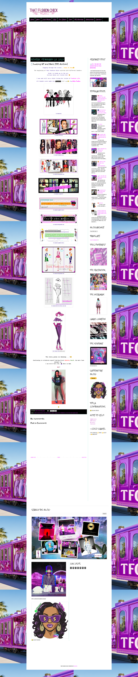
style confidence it (62, 412)
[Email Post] (48, 410)
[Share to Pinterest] (56, 411)
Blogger (75, 666)
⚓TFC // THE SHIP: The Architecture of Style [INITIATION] (95, 66)
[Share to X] (53, 411)
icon (44, 412)
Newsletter (90, 19)
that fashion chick (74, 412)
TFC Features (78, 19)
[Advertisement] (69, 39)
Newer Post (33, 457)
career (35, 412)
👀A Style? (99, 124)
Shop (70, 19)
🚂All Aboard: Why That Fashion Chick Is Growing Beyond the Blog (101, 136)
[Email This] (50, 411)
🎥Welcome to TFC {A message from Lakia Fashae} (101, 192)
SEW (54, 19)
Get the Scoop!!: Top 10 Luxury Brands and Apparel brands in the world (101, 212)
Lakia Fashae (46, 19)
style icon (68, 412)
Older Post (84, 457)
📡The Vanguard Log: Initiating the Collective (102, 150)
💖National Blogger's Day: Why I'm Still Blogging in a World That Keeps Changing (101, 98)
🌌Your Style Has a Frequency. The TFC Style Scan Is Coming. (101, 111)
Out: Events (62, 19)
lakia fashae (48, 412)
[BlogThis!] (52, 411)
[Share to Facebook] (54, 411)
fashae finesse (40, 412)
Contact (98, 19)
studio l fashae (54, 412)
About (38, 19)
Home (32, 19)
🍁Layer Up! (100, 203)
